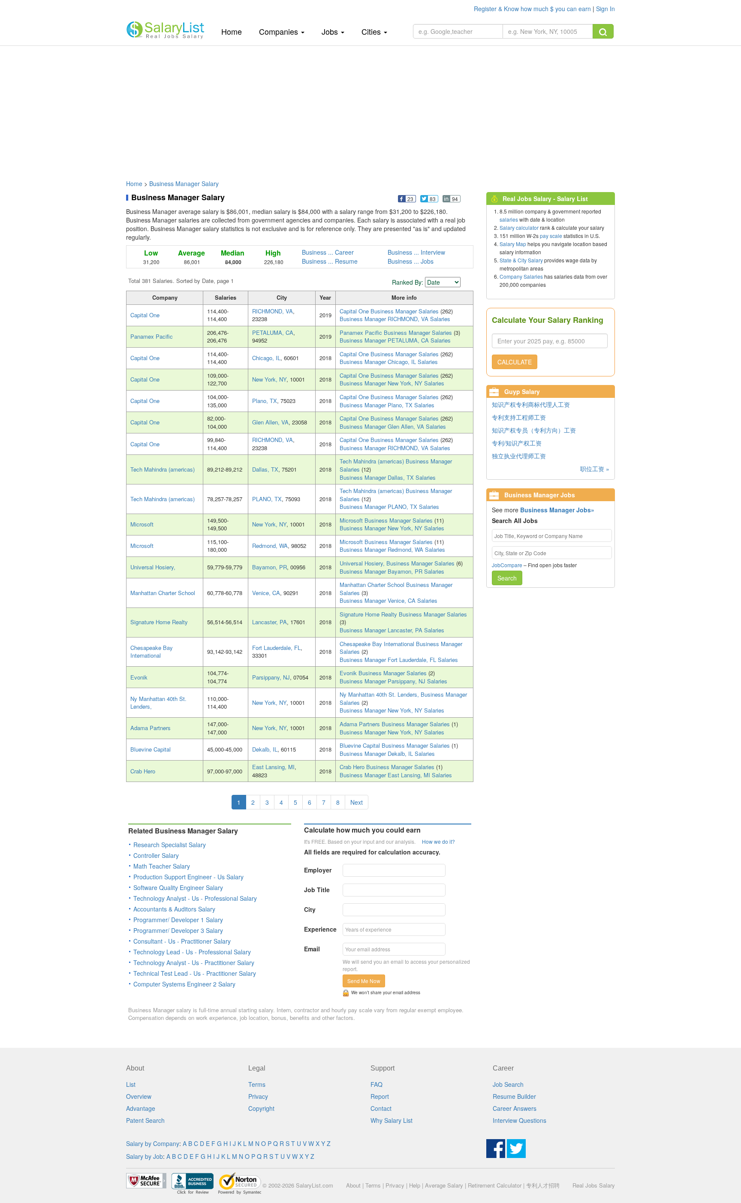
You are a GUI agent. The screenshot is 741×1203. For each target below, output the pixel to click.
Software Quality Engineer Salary (178, 887)
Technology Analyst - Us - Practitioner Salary (193, 962)
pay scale (551, 235)
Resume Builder (514, 1096)
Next (356, 802)
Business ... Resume (330, 261)
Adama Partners (150, 728)
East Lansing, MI (273, 767)
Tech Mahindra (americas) (162, 469)
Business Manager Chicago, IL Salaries (389, 362)
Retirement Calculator (494, 1185)
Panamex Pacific (151, 336)
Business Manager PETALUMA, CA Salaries (395, 340)
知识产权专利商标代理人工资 (531, 404)
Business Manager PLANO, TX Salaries (389, 506)
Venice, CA (266, 593)
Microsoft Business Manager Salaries (387, 520)
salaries (509, 219)
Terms (256, 1084)
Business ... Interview (416, 252)
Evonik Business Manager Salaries (384, 673)
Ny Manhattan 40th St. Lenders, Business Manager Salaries (403, 698)
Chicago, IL (266, 358)
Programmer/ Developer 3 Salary (178, 930)
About (353, 1185)
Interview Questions (519, 1120)
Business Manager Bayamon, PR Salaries (392, 571)
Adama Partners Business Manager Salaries (396, 724)
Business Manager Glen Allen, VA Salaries (393, 426)
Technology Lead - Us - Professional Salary (192, 951)
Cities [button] (372, 31)
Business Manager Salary (184, 183)
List (131, 1084)
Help (414, 1185)
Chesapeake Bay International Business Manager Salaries (401, 648)
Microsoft (142, 524)
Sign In (605, 8)
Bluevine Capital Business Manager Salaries (396, 745)
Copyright (261, 1108)
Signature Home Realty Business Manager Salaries (403, 614)
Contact (381, 1108)
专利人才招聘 (543, 1185)
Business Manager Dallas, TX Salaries (388, 477)
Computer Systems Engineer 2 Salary (184, 984)
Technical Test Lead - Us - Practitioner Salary (194, 973)
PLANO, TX (267, 499)
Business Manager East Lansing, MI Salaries (396, 775)
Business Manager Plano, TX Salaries (387, 405)
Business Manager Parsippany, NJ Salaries (393, 681)
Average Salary (444, 1185)
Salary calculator (519, 227)
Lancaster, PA (269, 622)
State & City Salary (521, 260)
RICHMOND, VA (272, 311)
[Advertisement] (370, 108)
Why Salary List (391, 1120)
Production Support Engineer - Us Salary (188, 876)
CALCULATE (514, 362)
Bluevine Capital (150, 749)
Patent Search (145, 1120)
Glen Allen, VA (270, 422)
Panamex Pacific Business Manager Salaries (397, 332)
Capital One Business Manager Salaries (390, 311)
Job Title (317, 889)
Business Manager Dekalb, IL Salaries (387, 753)
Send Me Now (363, 980)
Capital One (145, 315)
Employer (317, 870)
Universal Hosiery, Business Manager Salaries (398, 563)
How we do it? (438, 841)
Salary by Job (144, 1156)
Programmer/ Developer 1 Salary (178, 919)
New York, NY (269, 379)
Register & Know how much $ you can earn (533, 8)
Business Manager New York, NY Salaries (392, 383)
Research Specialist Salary (169, 844)
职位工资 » (594, 468)
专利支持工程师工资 (519, 417)
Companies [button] (279, 31)
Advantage (140, 1108)
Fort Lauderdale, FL (276, 648)
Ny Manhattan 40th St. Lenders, (158, 703)
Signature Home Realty (159, 622)
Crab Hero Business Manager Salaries (388, 767)
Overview (138, 1096)
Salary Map (513, 243)
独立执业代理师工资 (519, 455)
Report (379, 1096)
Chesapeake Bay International (151, 652)
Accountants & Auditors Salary (174, 909)
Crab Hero (142, 771)
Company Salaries (521, 276)
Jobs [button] (331, 31)
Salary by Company (152, 1143)
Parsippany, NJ (271, 677)
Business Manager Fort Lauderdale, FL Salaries (399, 660)
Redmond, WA (270, 545)
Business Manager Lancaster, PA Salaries (392, 630)
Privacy (258, 1096)
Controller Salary (156, 855)
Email (312, 948)
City (310, 909)
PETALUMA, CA (272, 332)
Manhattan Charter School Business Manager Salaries (396, 588)
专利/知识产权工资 (517, 443)
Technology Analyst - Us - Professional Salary (195, 898)
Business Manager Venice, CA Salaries (388, 600)
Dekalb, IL (264, 749)
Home (234, 31)
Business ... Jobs (411, 261)
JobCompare (507, 564)
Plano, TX (264, 401)
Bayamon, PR (269, 567)
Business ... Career (328, 252)
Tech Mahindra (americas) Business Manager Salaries (396, 465)
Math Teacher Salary (161, 866)
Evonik (139, 677)
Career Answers (514, 1108)
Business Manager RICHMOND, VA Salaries (395, 319)
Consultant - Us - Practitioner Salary (182, 941)
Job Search (508, 1084)
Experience (320, 929)
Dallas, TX (265, 469)
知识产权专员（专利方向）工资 (534, 430)
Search (507, 578)
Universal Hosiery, (152, 567)
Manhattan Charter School (162, 593)
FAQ (376, 1084)
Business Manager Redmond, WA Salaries (392, 549)
